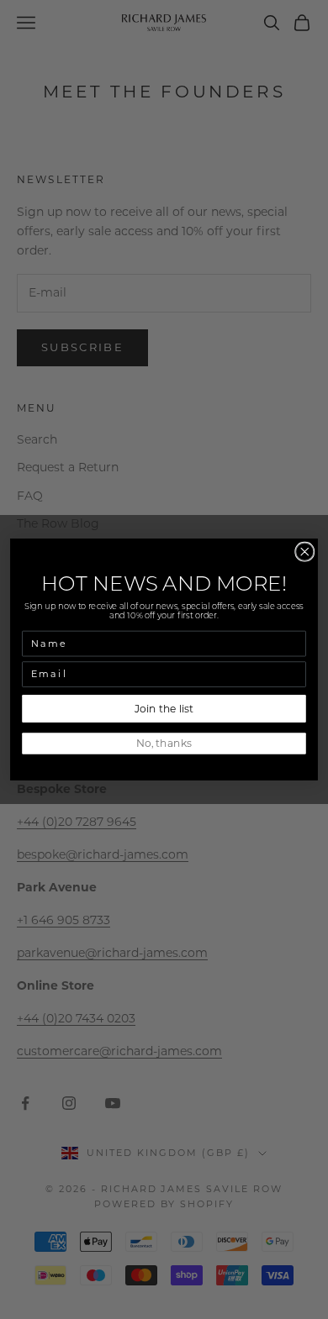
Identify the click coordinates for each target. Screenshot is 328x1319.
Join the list (164, 708)
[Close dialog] (305, 551)
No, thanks (164, 743)
